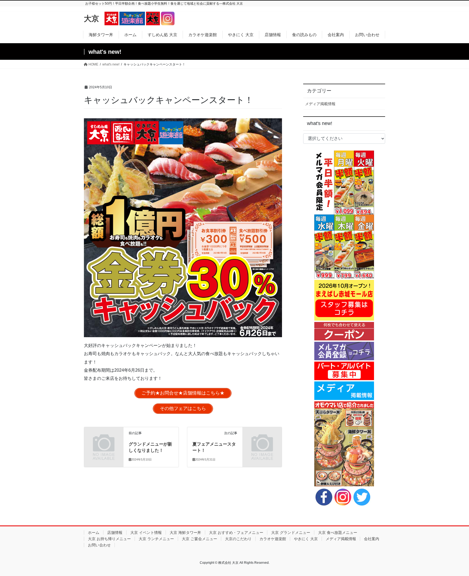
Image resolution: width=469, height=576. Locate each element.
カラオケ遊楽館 (272, 539)
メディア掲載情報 (320, 104)
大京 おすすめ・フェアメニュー (236, 532)
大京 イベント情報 (146, 532)
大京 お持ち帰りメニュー (109, 539)
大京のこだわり (238, 539)
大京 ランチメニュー (156, 539)
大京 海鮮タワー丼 (185, 532)
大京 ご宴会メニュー (199, 539)
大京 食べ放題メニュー (337, 532)
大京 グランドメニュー (290, 532)
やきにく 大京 (306, 539)
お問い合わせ (99, 545)
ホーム (93, 532)
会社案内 (371, 539)
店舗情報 (114, 532)
